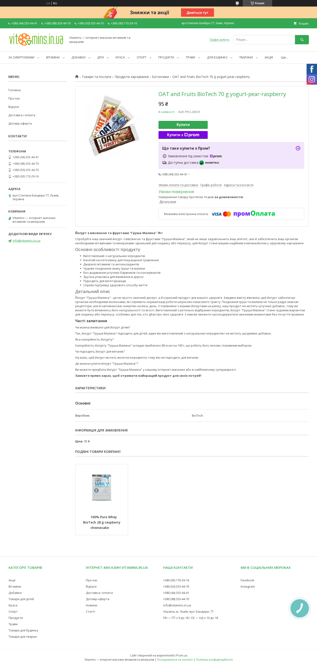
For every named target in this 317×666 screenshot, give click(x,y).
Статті (90, 611)
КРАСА (120, 57)
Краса (13, 605)
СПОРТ (141, 57)
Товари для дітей (21, 599)
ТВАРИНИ (246, 57)
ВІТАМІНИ (53, 57)
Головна (14, 90)
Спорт (13, 611)
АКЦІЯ (269, 57)
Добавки (15, 593)
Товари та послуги (96, 77)
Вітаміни (15, 586)
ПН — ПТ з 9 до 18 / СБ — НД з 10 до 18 (190, 618)
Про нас (14, 98)
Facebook (247, 580)
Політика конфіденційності (214, 660)
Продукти (16, 618)
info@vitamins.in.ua (26, 240)
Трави (13, 624)
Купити (183, 125)
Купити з (175, 135)
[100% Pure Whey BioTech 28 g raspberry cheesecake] (101, 487)
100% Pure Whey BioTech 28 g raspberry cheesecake (102, 522)
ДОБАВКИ (78, 57)
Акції (12, 580)
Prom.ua (181, 655)
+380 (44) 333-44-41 (176, 593)
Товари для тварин (23, 636)
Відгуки (13, 107)
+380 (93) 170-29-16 (176, 580)
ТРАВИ (190, 57)
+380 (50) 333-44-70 (176, 586)
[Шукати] (302, 39)
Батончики (160, 77)
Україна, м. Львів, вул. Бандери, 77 (188, 611)
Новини (91, 605)
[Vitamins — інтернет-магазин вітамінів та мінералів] (36, 45)
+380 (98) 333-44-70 (176, 599)
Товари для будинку (23, 630)
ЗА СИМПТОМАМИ (21, 57)
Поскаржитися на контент (175, 660)
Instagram (248, 586)
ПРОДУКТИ (166, 57)
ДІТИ (100, 57)
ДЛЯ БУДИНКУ (217, 57)
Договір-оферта (20, 123)
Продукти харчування (132, 77)
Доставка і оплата (21, 115)
